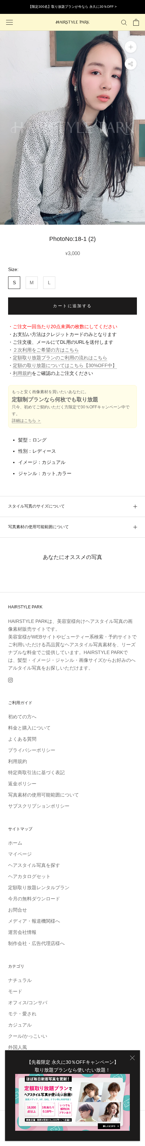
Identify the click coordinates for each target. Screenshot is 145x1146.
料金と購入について (29, 728)
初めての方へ (22, 716)
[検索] (124, 22)
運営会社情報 (22, 932)
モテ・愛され (22, 1013)
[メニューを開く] (9, 22)
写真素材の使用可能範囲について (38, 526)
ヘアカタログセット (29, 876)
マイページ (20, 854)
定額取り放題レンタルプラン (38, 887)
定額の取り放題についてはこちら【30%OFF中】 (65, 365)
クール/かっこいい (27, 1036)
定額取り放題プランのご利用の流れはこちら (60, 357)
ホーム (15, 843)
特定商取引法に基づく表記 (36, 772)
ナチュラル (20, 980)
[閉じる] (132, 1057)
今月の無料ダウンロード (34, 898)
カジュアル (20, 1025)
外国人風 (17, 1047)
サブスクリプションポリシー (38, 806)
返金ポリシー (22, 783)
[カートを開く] (136, 22)
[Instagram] (10, 679)
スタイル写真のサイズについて (36, 506)
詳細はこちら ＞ (26, 420)
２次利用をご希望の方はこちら (46, 350)
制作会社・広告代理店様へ (36, 943)
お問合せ (17, 910)
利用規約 (22, 373)
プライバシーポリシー (31, 750)
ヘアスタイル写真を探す (34, 865)
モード (15, 991)
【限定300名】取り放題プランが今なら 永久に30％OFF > (72, 6)
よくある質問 (22, 739)
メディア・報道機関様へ (34, 921)
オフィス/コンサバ (27, 1002)
